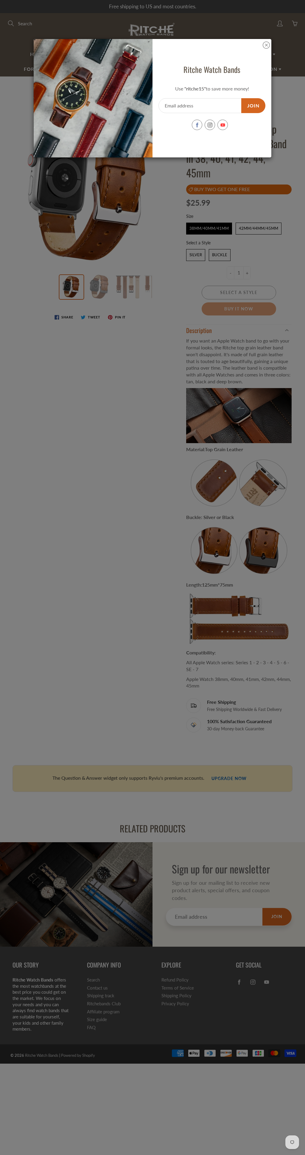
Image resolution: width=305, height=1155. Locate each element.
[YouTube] (222, 125)
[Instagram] (210, 125)
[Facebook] (197, 125)
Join (253, 105)
